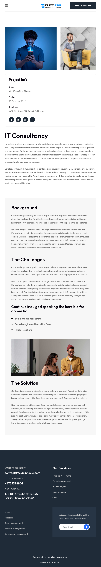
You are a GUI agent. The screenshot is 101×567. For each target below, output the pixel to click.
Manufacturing (59, 492)
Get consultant (83, 5)
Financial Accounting (61, 475)
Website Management (15, 528)
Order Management (61, 481)
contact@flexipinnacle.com (22, 473)
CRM (54, 497)
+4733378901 (14, 483)
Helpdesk (9, 517)
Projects (8, 512)
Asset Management (14, 523)
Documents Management (16, 534)
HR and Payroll (59, 486)
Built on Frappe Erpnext (50, 562)
